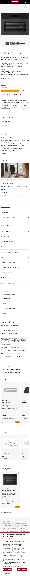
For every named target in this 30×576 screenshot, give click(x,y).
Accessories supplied (7, 241)
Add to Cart (10, 90)
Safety (3, 257)
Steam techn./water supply (9, 252)
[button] (5, 2)
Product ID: (4, 137)
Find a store (24, 90)
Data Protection (11, 566)
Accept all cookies (7, 569)
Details (14, 109)
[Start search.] (25, 2)
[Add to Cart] (17, 422)
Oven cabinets (5, 207)
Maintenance (5, 212)
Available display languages (9, 278)
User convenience (6, 201)
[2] (7, 180)
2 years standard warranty (5, 106)
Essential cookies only (22, 569)
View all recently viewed (6, 512)
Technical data (5, 236)
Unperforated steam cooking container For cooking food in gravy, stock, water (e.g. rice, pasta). (10, 407)
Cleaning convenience (8, 262)
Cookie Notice (17, 566)
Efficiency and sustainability (9, 283)
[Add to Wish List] (18, 383)
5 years (15, 106)
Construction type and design (10, 267)
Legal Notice (5, 566)
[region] (15, 554)
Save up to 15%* (10, 501)
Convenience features (8, 217)
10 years (25, 106)
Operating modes (6, 272)
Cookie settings (7, 573)
